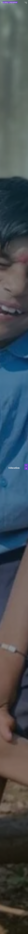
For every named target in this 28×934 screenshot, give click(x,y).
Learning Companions (9, 2)
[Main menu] (25, 2)
